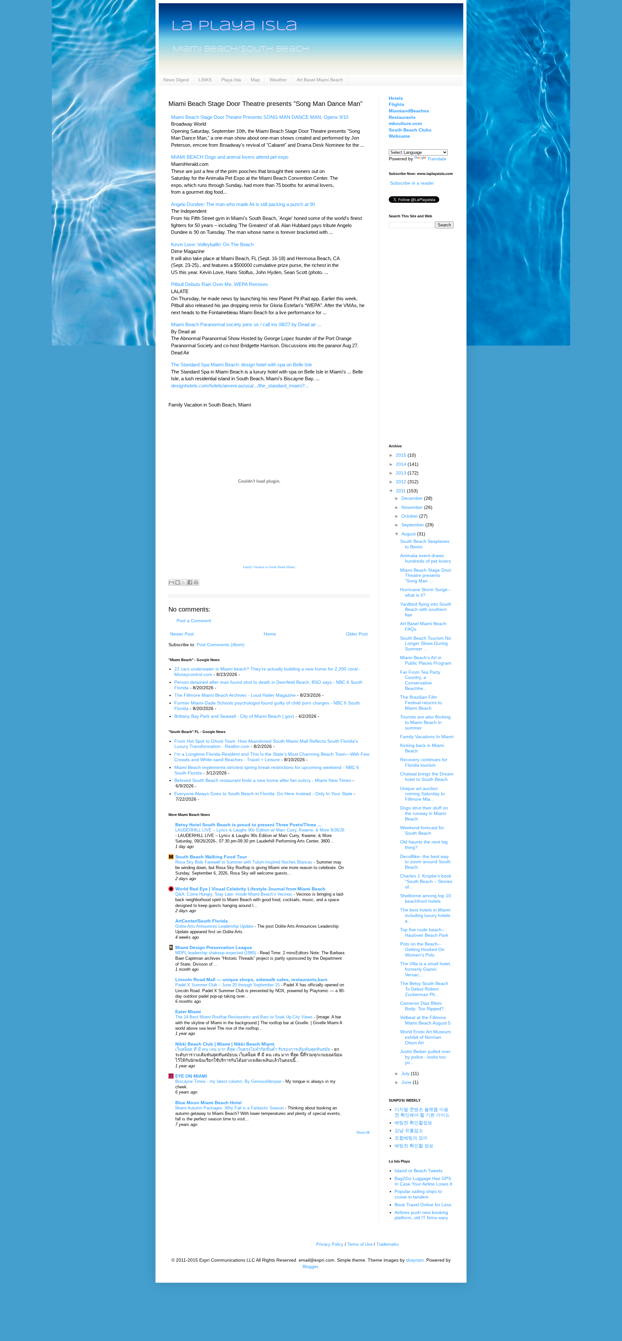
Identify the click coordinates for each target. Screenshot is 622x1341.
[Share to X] (183, 582)
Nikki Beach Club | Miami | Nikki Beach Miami (224, 1044)
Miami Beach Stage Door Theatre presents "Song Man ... (425, 575)
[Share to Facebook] (190, 582)
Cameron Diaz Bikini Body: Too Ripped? (422, 1006)
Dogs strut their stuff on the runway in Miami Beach (424, 813)
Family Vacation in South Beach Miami (269, 567)
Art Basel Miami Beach (320, 79)
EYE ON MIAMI (191, 1076)
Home (270, 633)
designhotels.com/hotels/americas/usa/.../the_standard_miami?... (239, 385)
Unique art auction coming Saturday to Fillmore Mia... (422, 794)
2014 (402, 464)
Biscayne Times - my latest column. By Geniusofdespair (229, 1081)
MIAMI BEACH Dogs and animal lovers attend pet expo (229, 157)
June (407, 1082)
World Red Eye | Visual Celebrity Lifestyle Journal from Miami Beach (250, 888)
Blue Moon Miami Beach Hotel (208, 1102)
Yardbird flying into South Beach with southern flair (425, 610)
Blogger (310, 1266)
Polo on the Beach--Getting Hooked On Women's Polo (422, 949)
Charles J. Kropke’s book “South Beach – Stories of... (426, 881)
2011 (401, 490)
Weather (278, 79)
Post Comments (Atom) (221, 644)
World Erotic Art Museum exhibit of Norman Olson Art (425, 1037)
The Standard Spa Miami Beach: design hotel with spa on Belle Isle (241, 364)
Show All (362, 1132)
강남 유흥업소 (409, 1130)
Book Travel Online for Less (423, 1204)
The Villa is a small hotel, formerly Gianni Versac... (425, 969)
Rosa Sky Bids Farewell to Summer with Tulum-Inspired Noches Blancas (244, 862)
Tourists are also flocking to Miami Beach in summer (425, 722)
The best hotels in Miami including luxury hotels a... (425, 915)
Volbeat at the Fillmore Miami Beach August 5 (425, 1020)
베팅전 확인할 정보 (414, 1145)
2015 (402, 455)
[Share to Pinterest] (196, 582)
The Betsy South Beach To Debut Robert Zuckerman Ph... (424, 989)
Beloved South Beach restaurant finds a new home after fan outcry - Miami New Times (262, 780)
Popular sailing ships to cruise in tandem (418, 1194)
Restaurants (402, 117)
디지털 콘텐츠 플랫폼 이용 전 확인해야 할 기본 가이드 (422, 1112)
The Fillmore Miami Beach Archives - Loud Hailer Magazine (235, 695)
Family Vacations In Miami (427, 736)
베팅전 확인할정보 (413, 1122)
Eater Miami (188, 1011)
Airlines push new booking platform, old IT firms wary (421, 1215)
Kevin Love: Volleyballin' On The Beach (212, 244)
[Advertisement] (415, 335)
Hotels (396, 98)
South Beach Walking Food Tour (211, 856)
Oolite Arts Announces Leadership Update (215, 926)
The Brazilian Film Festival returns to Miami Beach (421, 702)
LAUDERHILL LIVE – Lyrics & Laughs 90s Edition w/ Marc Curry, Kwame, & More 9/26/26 (259, 830)
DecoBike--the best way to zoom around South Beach (425, 862)
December (412, 498)
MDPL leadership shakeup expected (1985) (216, 952)
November (412, 507)
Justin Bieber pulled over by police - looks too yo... (425, 1057)
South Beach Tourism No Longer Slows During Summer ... (425, 644)
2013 (402, 473)
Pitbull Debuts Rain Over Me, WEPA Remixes (219, 284)
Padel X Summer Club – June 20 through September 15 (228, 984)
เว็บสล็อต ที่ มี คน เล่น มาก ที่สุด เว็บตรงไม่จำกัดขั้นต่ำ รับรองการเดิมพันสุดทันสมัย (253, 1049)
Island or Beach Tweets (419, 1170)
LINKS (205, 79)
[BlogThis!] (177, 582)
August (409, 533)
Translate (436, 158)
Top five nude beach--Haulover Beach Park (424, 932)
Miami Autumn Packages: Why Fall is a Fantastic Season (230, 1108)
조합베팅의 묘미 (411, 1137)
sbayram (415, 1260)
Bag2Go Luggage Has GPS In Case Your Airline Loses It (423, 1181)
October (410, 516)
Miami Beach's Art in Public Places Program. (426, 660)
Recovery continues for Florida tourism (423, 762)
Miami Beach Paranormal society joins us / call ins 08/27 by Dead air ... (246, 324)
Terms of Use (360, 1244)
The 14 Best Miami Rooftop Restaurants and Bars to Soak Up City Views (244, 1016)
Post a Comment (194, 620)
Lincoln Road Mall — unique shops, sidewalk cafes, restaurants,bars (251, 979)
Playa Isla (231, 79)
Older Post (357, 633)
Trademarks (387, 1244)
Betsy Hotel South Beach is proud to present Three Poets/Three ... (248, 824)
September (413, 524)
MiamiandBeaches (409, 110)
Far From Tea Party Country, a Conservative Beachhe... (420, 680)
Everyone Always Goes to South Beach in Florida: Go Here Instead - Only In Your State (263, 793)
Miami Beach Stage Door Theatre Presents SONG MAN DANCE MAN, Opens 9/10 (259, 117)
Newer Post (182, 633)
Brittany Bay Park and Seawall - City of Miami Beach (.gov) (234, 716)
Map (255, 79)
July (406, 1073)
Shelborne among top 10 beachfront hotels (425, 898)
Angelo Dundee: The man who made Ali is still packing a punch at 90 (243, 204)
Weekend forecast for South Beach (422, 830)
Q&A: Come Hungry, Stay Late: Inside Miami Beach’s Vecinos (234, 894)
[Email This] (171, 582)
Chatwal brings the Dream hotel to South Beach (427, 776)
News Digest (176, 79)
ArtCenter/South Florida (201, 920)
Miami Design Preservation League (213, 947)
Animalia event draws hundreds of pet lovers (425, 558)
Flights (396, 104)
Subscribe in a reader (412, 183)
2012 (402, 481)
